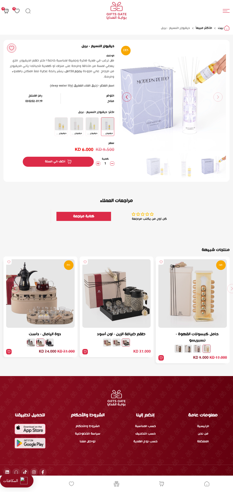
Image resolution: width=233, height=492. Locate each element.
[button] (11, 48)
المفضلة (203, 441)
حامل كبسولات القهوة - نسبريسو (197, 337)
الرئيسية (203, 426)
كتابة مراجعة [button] (83, 216)
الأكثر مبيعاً (204, 28)
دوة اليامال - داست (45, 334)
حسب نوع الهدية (145, 441)
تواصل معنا (88, 441)
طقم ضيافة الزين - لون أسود (121, 334)
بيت (221, 28)
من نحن (203, 434)
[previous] (218, 97)
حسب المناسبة (145, 426)
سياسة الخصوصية (87, 434)
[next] (126, 97)
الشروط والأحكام (88, 426)
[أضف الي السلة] (161, 358)
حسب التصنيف (145, 434)
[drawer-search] (28, 11)
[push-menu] (226, 10)
